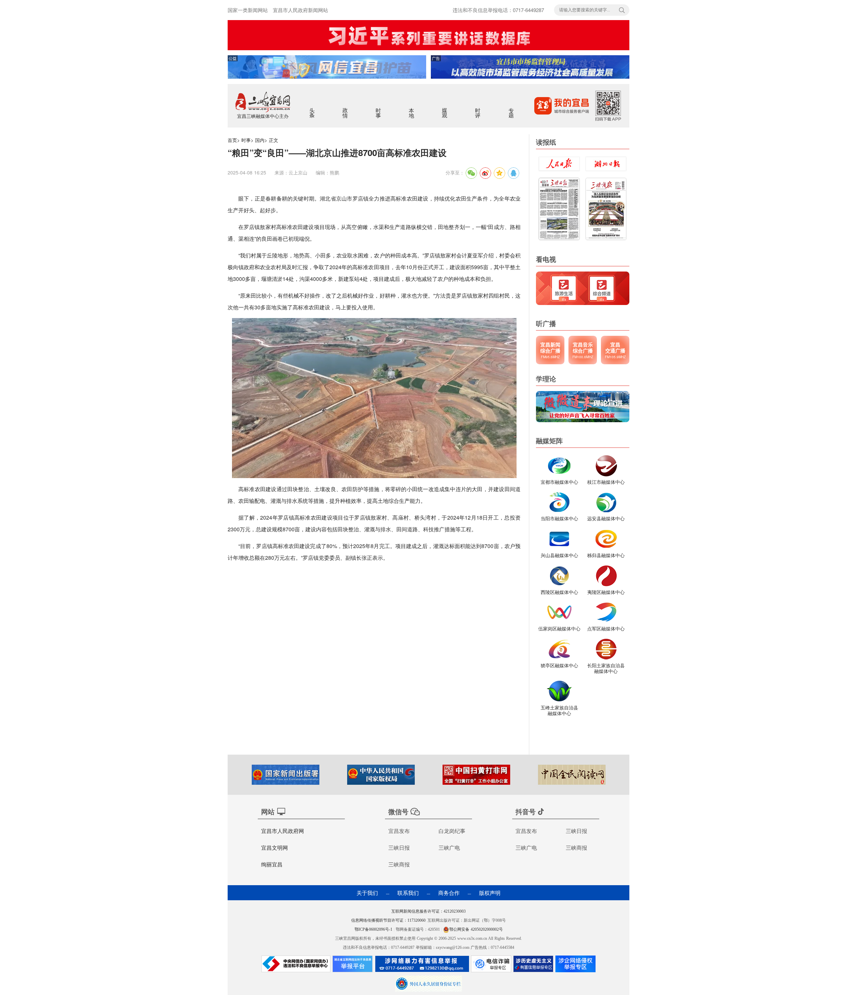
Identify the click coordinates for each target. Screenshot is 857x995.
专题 (512, 108)
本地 (412, 108)
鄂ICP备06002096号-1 (374, 929)
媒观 (445, 108)
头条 (312, 108)
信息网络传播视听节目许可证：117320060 (388, 920)
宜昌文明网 (274, 847)
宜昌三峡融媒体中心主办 (263, 115)
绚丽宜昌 (272, 864)
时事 (379, 108)
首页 (232, 140)
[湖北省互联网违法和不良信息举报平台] (352, 965)
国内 (259, 140)
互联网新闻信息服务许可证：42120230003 (428, 911)
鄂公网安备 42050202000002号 (476, 929)
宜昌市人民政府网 (282, 831)
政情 (345, 108)
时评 (478, 108)
